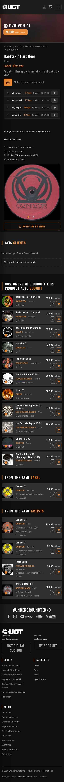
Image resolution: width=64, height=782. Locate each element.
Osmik (20, 465)
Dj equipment (40, 679)
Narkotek (21, 301)
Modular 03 (21, 343)
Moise (36, 596)
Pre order (6, 696)
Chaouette (22, 494)
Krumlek (33, 71)
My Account (48, 645)
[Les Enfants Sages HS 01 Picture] (7, 411)
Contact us (7, 754)
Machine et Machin (24, 596)
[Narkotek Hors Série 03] (7, 301)
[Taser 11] (7, 394)
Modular (20, 348)
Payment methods (10, 726)
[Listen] (54, 93)
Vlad (6, 74)
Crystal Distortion (25, 383)
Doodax (21, 573)
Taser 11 (20, 390)
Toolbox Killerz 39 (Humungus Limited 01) (28, 456)
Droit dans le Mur (25, 528)
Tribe (6, 61)
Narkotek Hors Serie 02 (28, 312)
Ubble (20, 367)
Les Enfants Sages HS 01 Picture (28, 407)
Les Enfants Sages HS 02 (29, 423)
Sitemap (43, 776)
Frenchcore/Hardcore (12, 674)
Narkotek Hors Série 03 (28, 296)
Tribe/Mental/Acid (10, 665)
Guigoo (21, 305)
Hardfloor (30, 490)
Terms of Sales (9, 776)
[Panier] (50, 7)
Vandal (28, 336)
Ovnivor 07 (21, 486)
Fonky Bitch (22, 363)
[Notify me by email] (8, 82)
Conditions (7, 712)
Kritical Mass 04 (24, 583)
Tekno (28, 443)
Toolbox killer (24, 379)
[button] (29, 217)
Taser (19, 394)
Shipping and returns (27, 776)
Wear (36, 674)
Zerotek (19, 577)
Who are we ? (8, 740)
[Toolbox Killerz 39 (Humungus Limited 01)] (7, 459)
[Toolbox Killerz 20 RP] (7, 378)
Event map (6, 744)
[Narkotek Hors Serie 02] (7, 316)
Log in (33, 262)
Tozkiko (39, 494)
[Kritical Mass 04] (7, 590)
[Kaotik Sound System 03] (7, 332)
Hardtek (31, 301)
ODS (35, 528)
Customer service (10, 717)
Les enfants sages (26, 412)
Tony (28, 573)
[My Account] (44, 7)
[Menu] (58, 7)
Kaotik (19, 332)
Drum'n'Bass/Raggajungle (13, 692)
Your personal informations (40, 771)
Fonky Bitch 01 (23, 358)
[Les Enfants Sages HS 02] (7, 427)
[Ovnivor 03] (7, 527)
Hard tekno (20, 569)
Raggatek (29, 332)
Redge (28, 532)
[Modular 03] (7, 347)
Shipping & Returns (10, 721)
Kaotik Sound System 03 (28, 327)
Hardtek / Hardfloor (19, 56)
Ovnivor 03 (21, 519)
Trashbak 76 (49, 71)
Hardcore (28, 394)
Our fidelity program (11, 731)
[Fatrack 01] (7, 569)
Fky (19, 352)
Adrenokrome (23, 398)
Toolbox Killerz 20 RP (27, 374)
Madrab (31, 494)
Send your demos (10, 749)
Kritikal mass (23, 588)
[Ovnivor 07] (7, 492)
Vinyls (36, 665)
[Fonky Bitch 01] (7, 363)
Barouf (20, 592)
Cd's (36, 670)
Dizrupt (20, 71)
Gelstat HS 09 (23, 438)
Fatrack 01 (21, 561)
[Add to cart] (58, 303)
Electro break (35, 363)
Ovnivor (20, 490)
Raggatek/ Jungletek (11, 679)
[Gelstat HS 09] (7, 443)
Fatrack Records (25, 566)
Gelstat (20, 443)
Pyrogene (20, 532)
